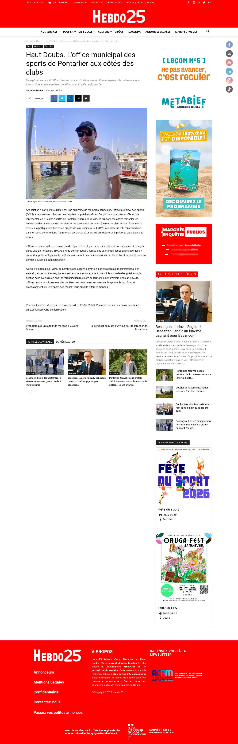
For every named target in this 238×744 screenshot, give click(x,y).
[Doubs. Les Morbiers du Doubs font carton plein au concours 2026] (164, 409)
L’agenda (134, 31)
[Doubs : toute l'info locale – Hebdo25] (119, 16)
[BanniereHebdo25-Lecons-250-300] (184, 111)
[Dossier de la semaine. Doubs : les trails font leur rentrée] (164, 392)
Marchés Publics (186, 31)
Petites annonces (114, 2)
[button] (208, 32)
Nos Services (49, 31)
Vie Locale (86, 31)
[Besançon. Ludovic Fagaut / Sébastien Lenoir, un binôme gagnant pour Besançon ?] (87, 362)
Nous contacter (80, 2)
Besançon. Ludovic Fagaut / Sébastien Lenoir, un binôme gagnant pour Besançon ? (87, 381)
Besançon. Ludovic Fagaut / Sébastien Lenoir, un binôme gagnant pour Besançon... (178, 331)
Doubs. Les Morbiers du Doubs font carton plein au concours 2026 (192, 408)
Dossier (68, 31)
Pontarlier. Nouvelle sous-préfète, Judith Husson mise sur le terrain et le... (193, 374)
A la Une (30, 373)
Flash (38, 41)
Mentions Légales (49, 682)
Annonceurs (44, 672)
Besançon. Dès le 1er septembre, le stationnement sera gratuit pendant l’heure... (194, 424)
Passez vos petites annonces (58, 712)
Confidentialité (46, 692)
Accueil (29, 41)
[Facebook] (188, 2)
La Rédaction (37, 90)
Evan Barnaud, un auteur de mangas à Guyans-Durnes (52, 327)
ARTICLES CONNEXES (40, 341)
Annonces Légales (157, 31)
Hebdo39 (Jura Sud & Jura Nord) (140, 2)
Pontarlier (49, 46)
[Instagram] (193, 2)
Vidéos (119, 31)
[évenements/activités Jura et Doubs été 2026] (184, 216)
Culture (103, 31)
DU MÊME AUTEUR (66, 341)
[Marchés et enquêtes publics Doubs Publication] (184, 263)
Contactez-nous (47, 702)
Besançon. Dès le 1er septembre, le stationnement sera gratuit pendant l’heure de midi (43, 381)
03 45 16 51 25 (97, 2)
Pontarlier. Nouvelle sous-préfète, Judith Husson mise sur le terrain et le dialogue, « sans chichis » (128, 381)
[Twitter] (204, 2)
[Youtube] (209, 2)
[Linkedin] (199, 2)
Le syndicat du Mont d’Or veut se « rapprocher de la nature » (119, 327)
